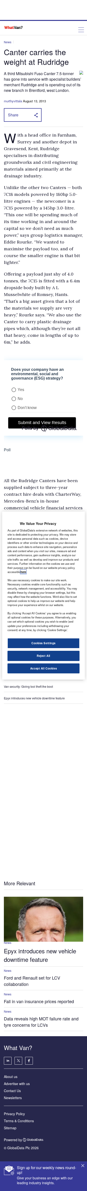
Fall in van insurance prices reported (39, 1001)
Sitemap (10, 1127)
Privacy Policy (14, 1113)
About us (10, 1076)
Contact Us (12, 1090)
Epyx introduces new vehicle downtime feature (34, 698)
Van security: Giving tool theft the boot (28, 686)
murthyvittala (13, 101)
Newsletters (13, 1097)
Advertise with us (17, 1083)
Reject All (43, 656)
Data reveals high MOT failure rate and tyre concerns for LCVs (41, 1021)
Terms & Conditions (19, 1120)
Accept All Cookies (43, 668)
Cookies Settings (43, 643)
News (7, 42)
